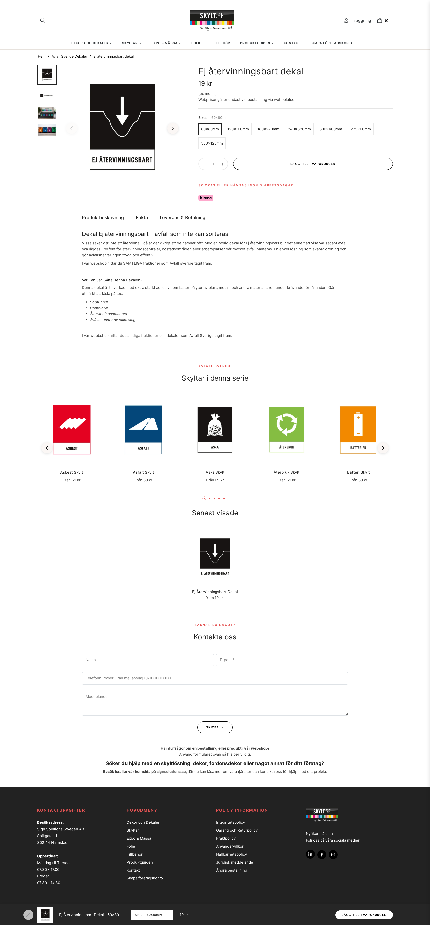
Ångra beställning (231, 870)
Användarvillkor (230, 846)
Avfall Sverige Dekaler (69, 56)
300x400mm (330, 129)
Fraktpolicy (226, 838)
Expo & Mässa (139, 838)
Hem (41, 56)
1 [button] (204, 498)
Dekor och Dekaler (143, 822)
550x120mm (212, 143)
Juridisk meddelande (234, 862)
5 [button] (224, 498)
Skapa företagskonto (145, 878)
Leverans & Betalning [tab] (182, 217)
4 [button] (219, 498)
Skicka (213, 727)
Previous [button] (71, 128)
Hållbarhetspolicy (231, 854)
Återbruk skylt (287, 472)
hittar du (134, 335)
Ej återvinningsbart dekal (215, 591)
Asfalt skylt (143, 472)
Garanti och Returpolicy (237, 830)
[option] (122, 127)
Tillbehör (135, 854)
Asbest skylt (71, 472)
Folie (131, 846)
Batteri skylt (358, 472)
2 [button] (209, 498)
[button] (42, 20)
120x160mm (238, 129)
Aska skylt (215, 472)
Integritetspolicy (230, 822)
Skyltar (133, 830)
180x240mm (268, 129)
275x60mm (361, 129)
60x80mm (210, 129)
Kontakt (133, 870)
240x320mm (299, 129)
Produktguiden (140, 862)
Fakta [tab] (142, 217)
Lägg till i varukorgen (364, 915)
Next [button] (172, 128)
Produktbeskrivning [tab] (103, 217)
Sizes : (213, 117)
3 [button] (214, 498)
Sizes (139, 915)
